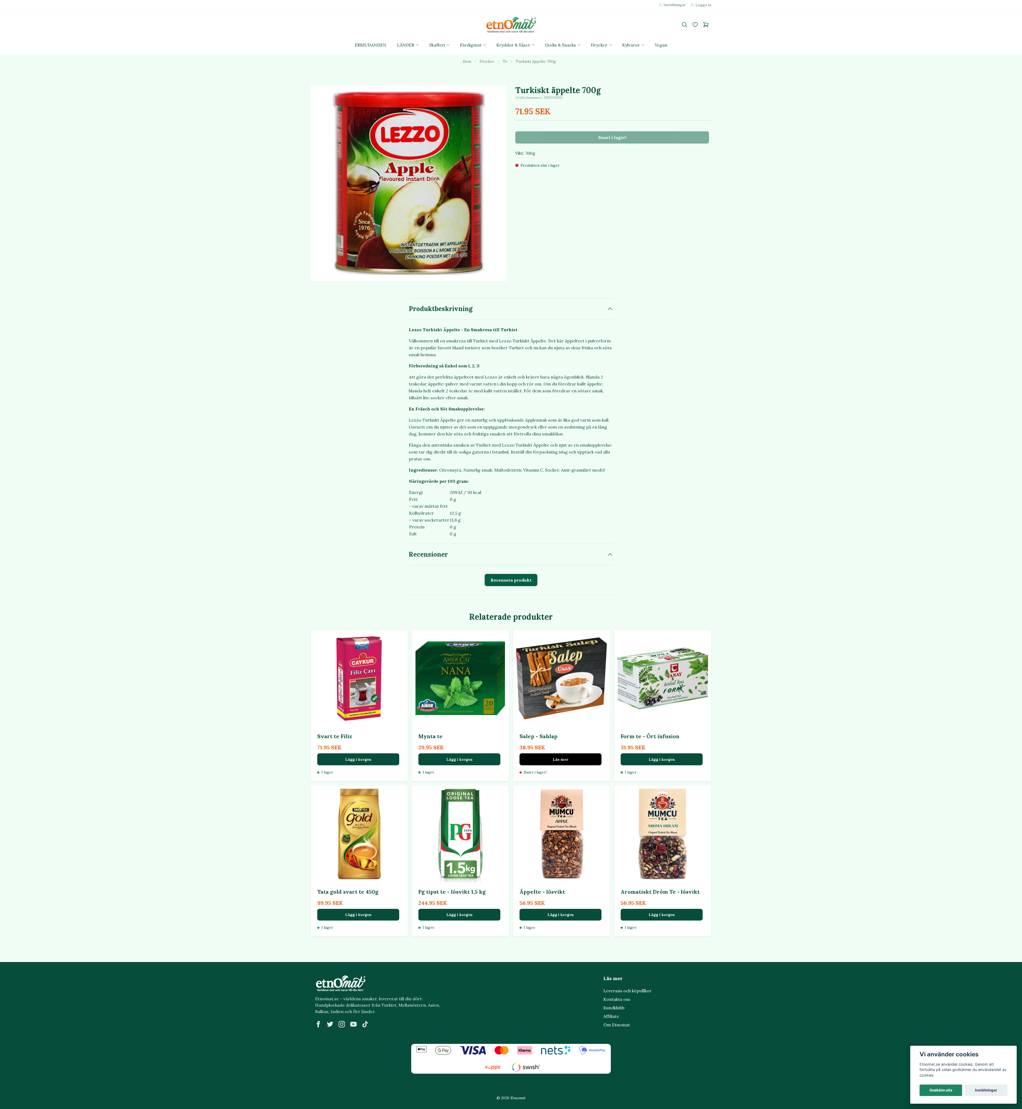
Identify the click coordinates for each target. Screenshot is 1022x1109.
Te (505, 61)
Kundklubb (613, 1007)
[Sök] (684, 24)
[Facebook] (318, 1024)
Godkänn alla (940, 1090)
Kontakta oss (616, 999)
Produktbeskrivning (441, 309)
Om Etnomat (616, 1024)
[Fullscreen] (409, 183)
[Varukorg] (705, 24)
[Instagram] (342, 1024)
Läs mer (560, 759)
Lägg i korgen (358, 759)
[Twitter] (330, 1024)
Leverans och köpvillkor (627, 990)
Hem (467, 61)
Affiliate (611, 1016)
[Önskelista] (695, 24)
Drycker (487, 61)
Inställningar (986, 1090)
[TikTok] (365, 1024)
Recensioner (428, 554)
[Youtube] (353, 1024)
